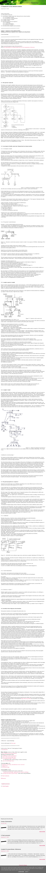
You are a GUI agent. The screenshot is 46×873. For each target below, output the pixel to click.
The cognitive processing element (9, 753)
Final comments (5, 775)
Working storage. (6, 767)
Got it (26, 871)
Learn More (21, 871)
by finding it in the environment (9, 755)
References (3, 778)
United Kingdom (5, 786)
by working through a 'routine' (9, 758)
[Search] (44, 3)
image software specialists (26, 698)
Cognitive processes (5, 783)
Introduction (4, 749)
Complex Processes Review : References (11, 849)
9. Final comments (5, 835)
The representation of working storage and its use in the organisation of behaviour (19, 47)
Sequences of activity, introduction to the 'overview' (13, 764)
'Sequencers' (4, 765)
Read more (42, 831)
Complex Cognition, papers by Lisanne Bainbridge (21, 3)
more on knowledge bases (8, 760)
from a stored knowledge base (9, 757)
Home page (13, 743)
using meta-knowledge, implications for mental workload (15, 772)
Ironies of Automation (6, 821)
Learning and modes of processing (9, 773)
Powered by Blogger (23, 865)
